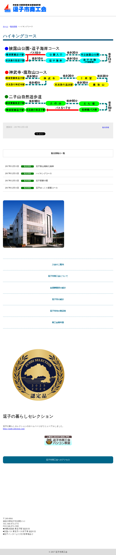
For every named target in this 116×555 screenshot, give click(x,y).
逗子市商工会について (58, 276)
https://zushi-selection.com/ (14, 429)
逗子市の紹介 (58, 299)
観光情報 (13, 26)
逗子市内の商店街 (58, 311)
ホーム (5, 26)
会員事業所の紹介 (58, 288)
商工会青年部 (58, 322)
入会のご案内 (58, 264)
